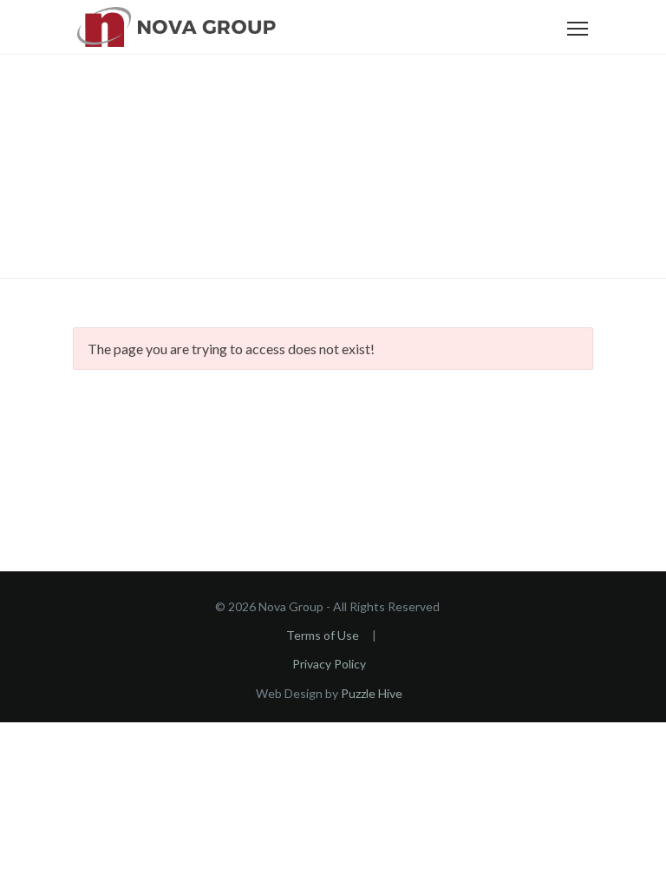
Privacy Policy (329, 663)
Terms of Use (322, 635)
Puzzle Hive (371, 693)
